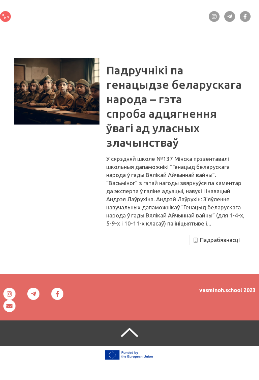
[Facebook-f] (245, 16)
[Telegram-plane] (229, 16)
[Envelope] (9, 306)
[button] (116, 14)
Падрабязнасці (220, 240)
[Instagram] (214, 16)
